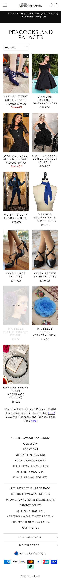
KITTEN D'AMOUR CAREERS (30, 466)
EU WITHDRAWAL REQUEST (30, 477)
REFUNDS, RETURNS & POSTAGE (30, 488)
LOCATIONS (30, 449)
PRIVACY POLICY (30, 505)
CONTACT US (30, 527)
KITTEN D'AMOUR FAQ (30, 510)
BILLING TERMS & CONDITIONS (30, 493)
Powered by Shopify (30, 576)
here (34, 420)
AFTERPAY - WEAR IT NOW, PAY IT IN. (30, 516)
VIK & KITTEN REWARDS (30, 454)
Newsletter (29, 545)
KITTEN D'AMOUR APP (30, 471)
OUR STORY (30, 443)
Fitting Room (30, 537)
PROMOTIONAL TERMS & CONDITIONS (30, 499)
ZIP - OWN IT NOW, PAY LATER (30, 522)
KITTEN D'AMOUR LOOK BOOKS (30, 438)
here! (51, 413)
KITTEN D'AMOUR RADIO (30, 460)
